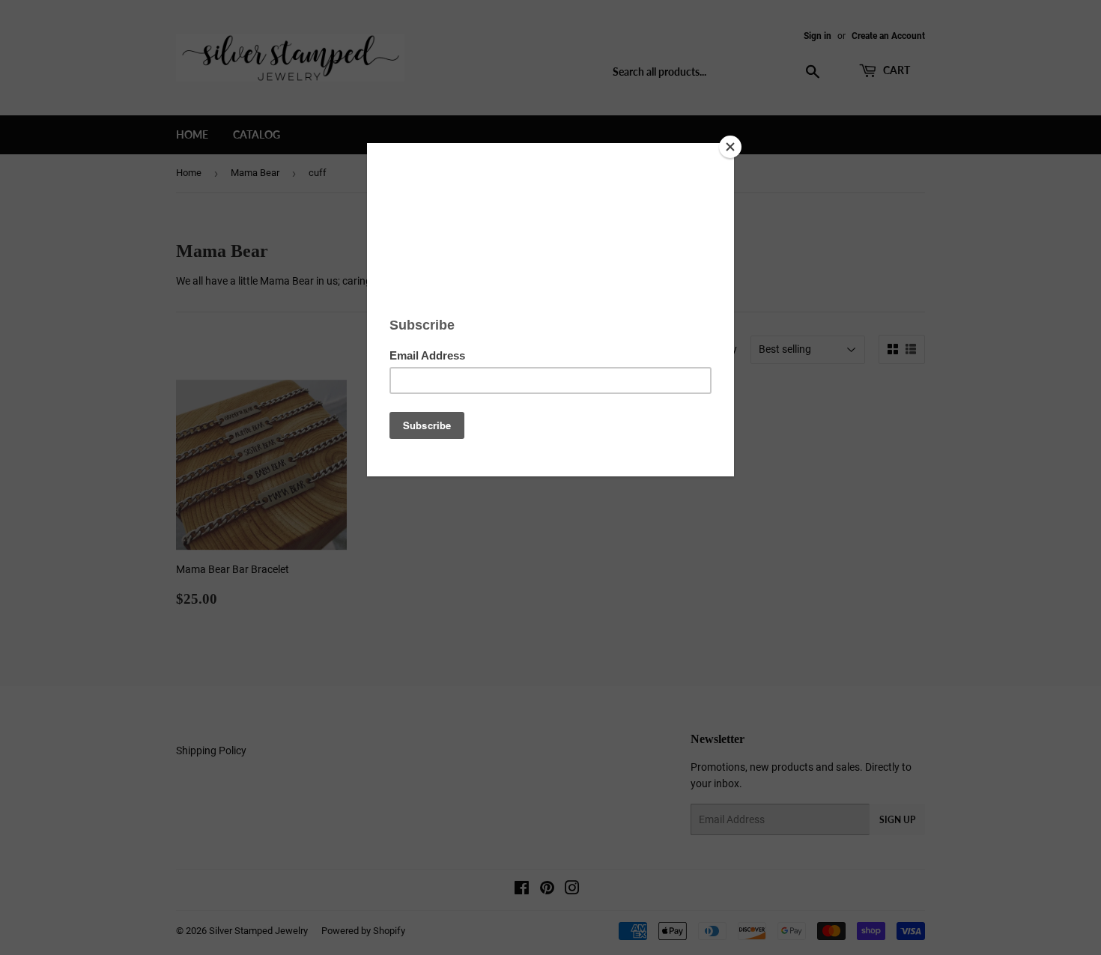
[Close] (730, 147)
